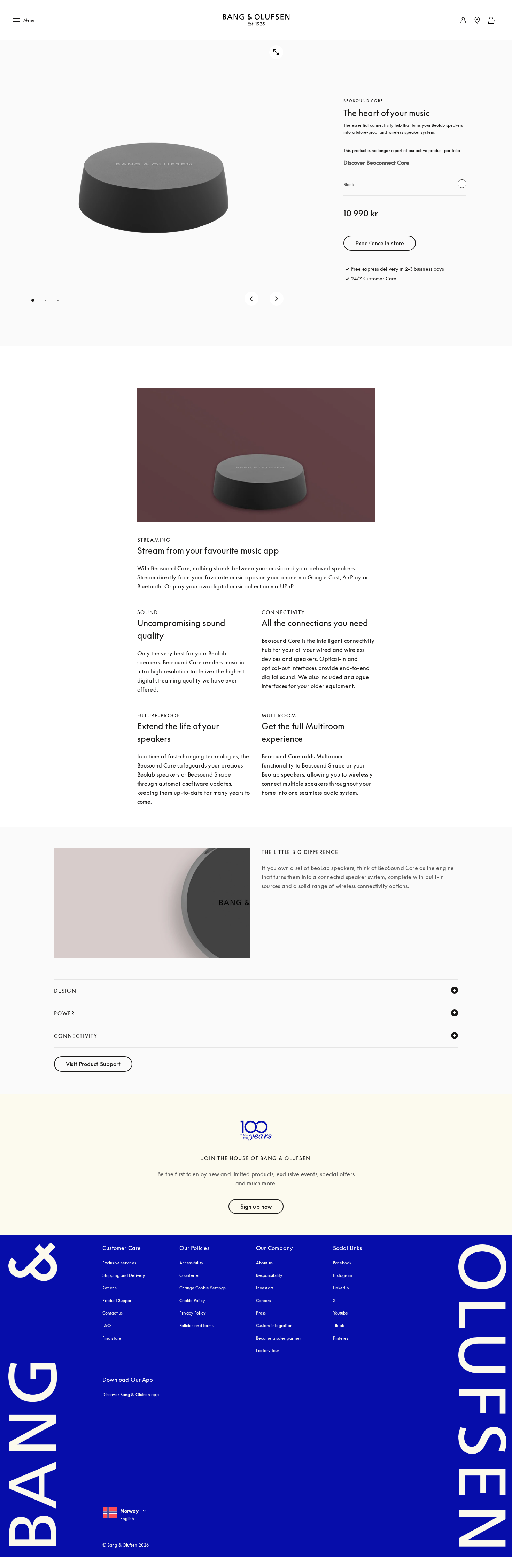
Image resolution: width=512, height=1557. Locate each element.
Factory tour (267, 1350)
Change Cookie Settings (202, 1287)
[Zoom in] (276, 52)
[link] (463, 20)
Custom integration (274, 1325)
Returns (109, 1287)
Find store (111, 1338)
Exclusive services (119, 1262)
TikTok (338, 1325)
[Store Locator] (477, 20)
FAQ (106, 1325)
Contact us (112, 1313)
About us (264, 1262)
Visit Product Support (93, 1064)
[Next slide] (277, 299)
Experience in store (379, 243)
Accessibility (191, 1262)
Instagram (342, 1275)
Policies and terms (196, 1325)
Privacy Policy (192, 1313)
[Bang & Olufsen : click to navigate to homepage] (256, 20)
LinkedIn (341, 1287)
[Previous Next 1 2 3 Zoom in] (152, 173)
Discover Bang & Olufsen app (130, 1394)
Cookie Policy (192, 1300)
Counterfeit (190, 1275)
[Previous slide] (251, 299)
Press (261, 1313)
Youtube (340, 1313)
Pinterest (341, 1338)
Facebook (342, 1262)
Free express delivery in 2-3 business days (397, 269)
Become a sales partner (278, 1338)
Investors (264, 1287)
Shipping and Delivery (123, 1275)
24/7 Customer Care (373, 279)
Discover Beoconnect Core (376, 162)
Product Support (117, 1300)
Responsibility (269, 1275)
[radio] (462, 183)
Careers (263, 1300)
